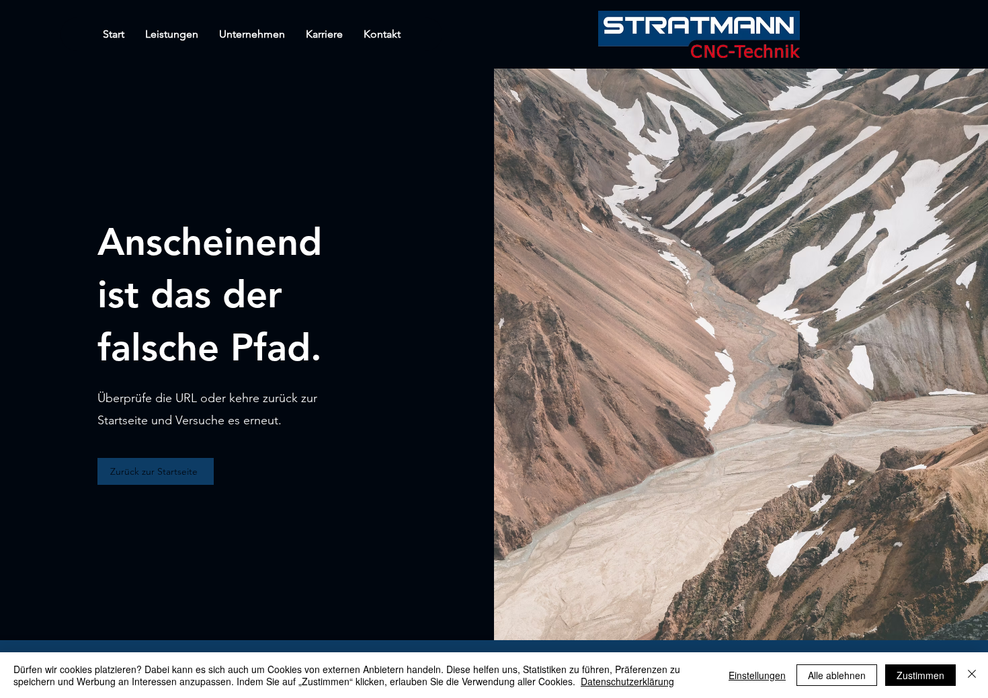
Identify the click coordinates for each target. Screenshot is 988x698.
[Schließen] (972, 675)
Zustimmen (920, 675)
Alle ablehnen (837, 675)
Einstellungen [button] (757, 675)
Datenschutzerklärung (627, 681)
